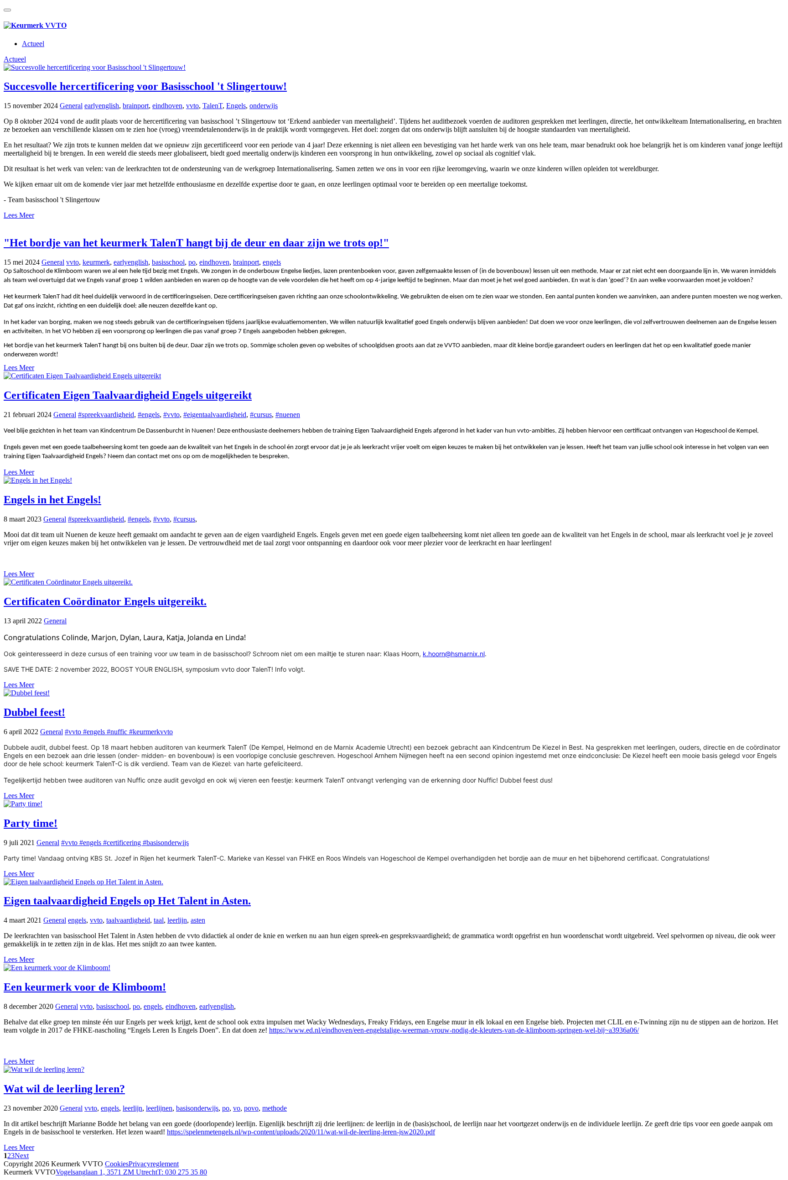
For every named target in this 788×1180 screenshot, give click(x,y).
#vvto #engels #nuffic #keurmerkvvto (119, 732)
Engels (236, 106)
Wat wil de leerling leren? (64, 1089)
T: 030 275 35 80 (182, 1172)
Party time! (30, 823)
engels (272, 262)
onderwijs (263, 106)
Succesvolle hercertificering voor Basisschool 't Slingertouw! (145, 86)
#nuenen (287, 414)
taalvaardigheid (128, 920)
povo (251, 1108)
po (192, 262)
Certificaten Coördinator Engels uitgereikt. (105, 601)
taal (159, 920)
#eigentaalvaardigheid (214, 414)
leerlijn (177, 920)
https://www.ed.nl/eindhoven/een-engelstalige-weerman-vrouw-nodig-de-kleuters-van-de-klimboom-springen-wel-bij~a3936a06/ (454, 1030)
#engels (149, 414)
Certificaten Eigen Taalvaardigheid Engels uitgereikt (128, 395)
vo (236, 1108)
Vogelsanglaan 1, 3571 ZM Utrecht (106, 1172)
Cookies (117, 1164)
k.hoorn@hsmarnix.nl (454, 654)
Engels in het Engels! (52, 500)
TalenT (212, 106)
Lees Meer (19, 215)
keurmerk (96, 262)
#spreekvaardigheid (106, 414)
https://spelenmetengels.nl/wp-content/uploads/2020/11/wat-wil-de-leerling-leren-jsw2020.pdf (301, 1132)
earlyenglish (101, 106)
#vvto (171, 414)
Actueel (33, 43)
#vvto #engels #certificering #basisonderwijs (125, 842)
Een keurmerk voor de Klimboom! (85, 987)
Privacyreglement (154, 1164)
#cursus (261, 414)
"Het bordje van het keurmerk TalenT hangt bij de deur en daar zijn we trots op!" (196, 243)
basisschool (168, 262)
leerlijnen (159, 1108)
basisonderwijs (197, 1108)
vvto (192, 106)
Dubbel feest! (34, 712)
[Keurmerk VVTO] (35, 25)
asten (198, 920)
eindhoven (167, 106)
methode (274, 1108)
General (71, 106)
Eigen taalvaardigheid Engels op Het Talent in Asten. (127, 901)
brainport (136, 106)
